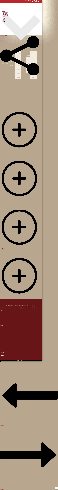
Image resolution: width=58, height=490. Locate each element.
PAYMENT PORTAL (35, 1)
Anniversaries (5, 13)
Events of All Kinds (5, 12)
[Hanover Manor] (20, 347)
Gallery (2, 17)
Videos (4, 19)
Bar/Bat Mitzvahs (5, 14)
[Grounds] (20, 198)
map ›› (7, 350)
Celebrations (3, 11)
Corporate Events (4, 16)
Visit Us (4, 22)
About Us (3, 21)
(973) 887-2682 (36, 0)
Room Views (4, 20)
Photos (4, 18)
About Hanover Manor (6, 23)
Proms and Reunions (5, 15)
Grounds (3, 248)
